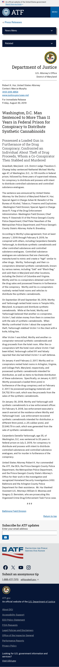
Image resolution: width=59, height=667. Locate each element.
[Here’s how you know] (29, 3)
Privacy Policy (9, 646)
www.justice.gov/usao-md (15, 95)
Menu (54, 12)
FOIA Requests (10, 625)
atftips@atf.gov (29, 579)
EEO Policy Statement (13, 620)
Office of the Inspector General (18, 635)
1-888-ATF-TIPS (10, 579)
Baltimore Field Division (14, 511)
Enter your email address (15, 529)
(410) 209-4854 (10, 92)
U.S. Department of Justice (41, 601)
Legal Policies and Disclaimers (17, 630)
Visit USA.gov (9, 661)
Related (9, 43)
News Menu (11, 30)
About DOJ (7, 609)
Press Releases (13, 22)
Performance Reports (13, 640)
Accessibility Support (13, 614)
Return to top (50, 516)
